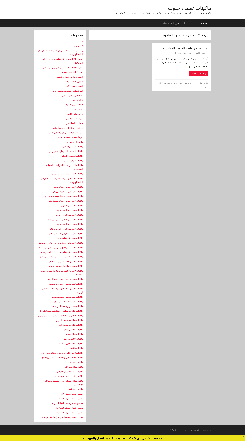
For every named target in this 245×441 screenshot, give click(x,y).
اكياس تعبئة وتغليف (74, 81)
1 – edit (79, 41)
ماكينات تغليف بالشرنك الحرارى (69, 320)
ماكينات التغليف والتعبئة (72, 156)
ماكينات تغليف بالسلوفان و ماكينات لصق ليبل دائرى (60, 311)
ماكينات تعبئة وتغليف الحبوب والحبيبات (66, 284)
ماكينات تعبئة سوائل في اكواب (69, 214)
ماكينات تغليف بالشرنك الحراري (69, 325)
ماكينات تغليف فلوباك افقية (71, 343)
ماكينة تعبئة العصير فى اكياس (70, 371)
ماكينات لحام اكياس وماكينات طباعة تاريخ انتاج (62, 357)
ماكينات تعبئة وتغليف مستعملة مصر (67, 297)
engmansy (182, 53)
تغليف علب (78, 109)
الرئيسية (204, 23)
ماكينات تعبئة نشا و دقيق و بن (70, 238)
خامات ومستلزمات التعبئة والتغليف (67, 128)
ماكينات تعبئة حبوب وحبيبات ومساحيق (66, 201)
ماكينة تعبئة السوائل (74, 367)
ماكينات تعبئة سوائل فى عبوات (69, 210)
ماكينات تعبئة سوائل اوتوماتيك (69, 205)
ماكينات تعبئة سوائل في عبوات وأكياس (65, 229)
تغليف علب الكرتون (74, 114)
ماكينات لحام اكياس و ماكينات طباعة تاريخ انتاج (62, 353)
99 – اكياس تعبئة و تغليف (71, 72)
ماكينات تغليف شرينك (73, 339)
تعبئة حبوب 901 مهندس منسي (69, 95)
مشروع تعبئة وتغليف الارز (71, 394)
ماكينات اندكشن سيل (73, 160)
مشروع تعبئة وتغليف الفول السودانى (66, 403)
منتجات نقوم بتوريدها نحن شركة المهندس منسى (61, 417)
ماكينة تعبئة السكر (75, 362)
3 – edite (78, 46)
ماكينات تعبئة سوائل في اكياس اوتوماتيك (65, 219)
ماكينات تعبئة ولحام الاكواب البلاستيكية (66, 301)
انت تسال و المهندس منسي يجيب (68, 91)
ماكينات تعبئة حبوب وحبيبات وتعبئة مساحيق (64, 196)
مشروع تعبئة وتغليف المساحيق (69, 408)
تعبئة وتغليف (77, 100)
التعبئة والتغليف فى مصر (72, 86)
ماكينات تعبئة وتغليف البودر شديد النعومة (65, 279)
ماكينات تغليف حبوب (189, 8)
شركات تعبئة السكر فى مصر (70, 137)
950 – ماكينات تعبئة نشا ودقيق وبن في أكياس (63, 67)
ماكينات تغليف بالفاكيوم (72, 329)
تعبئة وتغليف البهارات (73, 104)
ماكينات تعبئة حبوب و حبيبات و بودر (67, 173)
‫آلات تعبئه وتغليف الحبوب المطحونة (185, 48)
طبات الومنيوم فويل (74, 142)
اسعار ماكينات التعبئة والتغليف (70, 76)
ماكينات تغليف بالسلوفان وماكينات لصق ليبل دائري (60, 315)
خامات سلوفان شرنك (73, 123)
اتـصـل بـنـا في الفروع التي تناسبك (178, 23)
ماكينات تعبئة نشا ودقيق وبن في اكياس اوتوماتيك (61, 256)
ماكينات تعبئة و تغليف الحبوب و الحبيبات (65, 266)
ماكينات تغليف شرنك (73, 334)
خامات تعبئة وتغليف (74, 118)
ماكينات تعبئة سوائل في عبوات (69, 224)
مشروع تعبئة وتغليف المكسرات (69, 412)
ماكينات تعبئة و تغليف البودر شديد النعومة (64, 261)
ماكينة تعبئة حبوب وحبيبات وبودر (68, 376)
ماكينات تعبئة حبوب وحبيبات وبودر (68, 187)
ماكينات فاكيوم (76, 348)
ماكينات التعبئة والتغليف (72, 146)
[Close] (243, 436)
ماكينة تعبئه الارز (76, 389)
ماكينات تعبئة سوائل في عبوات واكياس (65, 233)
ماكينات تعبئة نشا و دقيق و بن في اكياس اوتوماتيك (61, 243)
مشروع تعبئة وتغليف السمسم (70, 398)
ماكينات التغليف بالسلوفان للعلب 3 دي (66, 151)
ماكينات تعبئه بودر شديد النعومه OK (67, 306)
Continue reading (198, 73)
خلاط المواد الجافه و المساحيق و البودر (65, 132)
